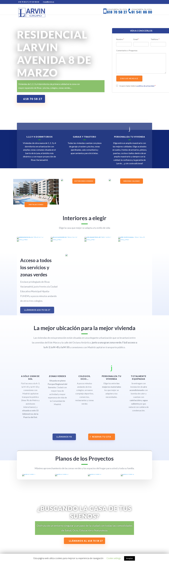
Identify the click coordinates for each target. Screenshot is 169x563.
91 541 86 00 (34, 2)
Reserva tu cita (101, 437)
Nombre (120, 39)
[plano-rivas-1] (28, 474)
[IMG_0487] (89, 239)
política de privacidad (146, 86)
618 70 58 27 (23, 2)
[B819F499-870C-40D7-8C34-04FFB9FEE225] (134, 237)
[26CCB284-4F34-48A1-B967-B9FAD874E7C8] (101, 237)
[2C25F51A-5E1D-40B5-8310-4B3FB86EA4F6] (67, 237)
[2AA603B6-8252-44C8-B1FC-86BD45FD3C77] (33, 237)
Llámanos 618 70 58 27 (37, 310)
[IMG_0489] (123, 239)
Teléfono (155, 39)
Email (136, 39)
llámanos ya (64, 437)
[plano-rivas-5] (61, 474)
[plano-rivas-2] (127, 474)
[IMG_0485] (56, 239)
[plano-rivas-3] (94, 474)
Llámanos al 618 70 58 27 (86, 541)
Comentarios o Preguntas (126, 50)
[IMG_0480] (22, 239)
